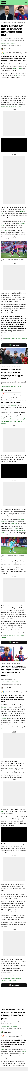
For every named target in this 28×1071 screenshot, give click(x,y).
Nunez (3, 405)
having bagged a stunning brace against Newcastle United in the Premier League (14, 421)
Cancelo (3, 718)
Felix (9, 769)
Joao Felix (19, 75)
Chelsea (15, 528)
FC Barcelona (20, 338)
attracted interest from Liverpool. (11, 107)
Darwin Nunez (15, 636)
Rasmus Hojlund (17, 68)
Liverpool (13, 405)
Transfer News (16, 366)
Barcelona (4, 707)
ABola (3, 811)
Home (3, 22)
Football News (16, 22)
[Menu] (26, 2)
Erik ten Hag (5, 230)
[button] (26, 53)
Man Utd (23, 22)
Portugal (18, 978)
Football (8, 22)
